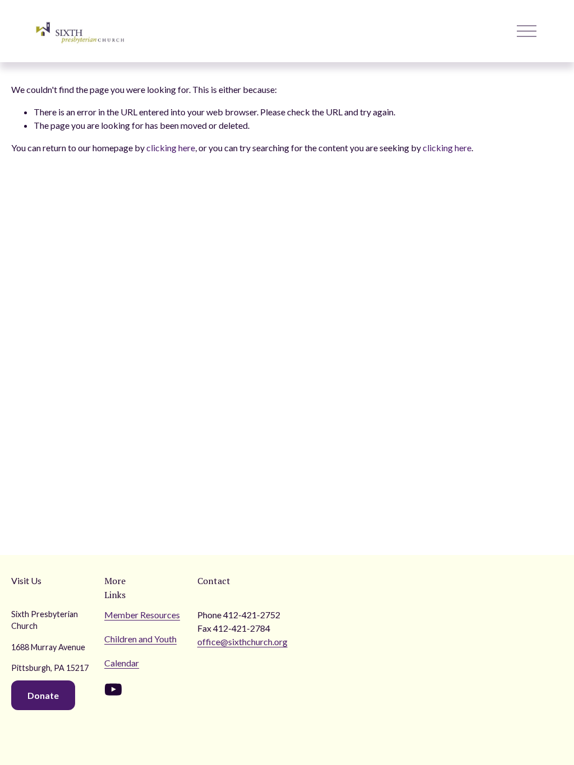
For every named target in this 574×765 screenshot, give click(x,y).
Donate (43, 695)
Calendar (121, 662)
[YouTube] (113, 689)
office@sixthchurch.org (242, 641)
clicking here (170, 147)
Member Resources (142, 614)
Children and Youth (140, 638)
